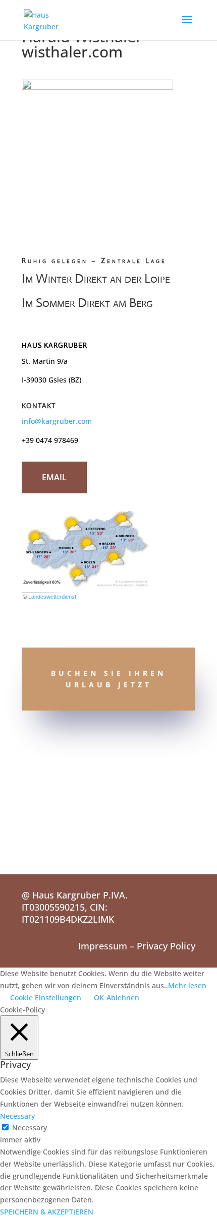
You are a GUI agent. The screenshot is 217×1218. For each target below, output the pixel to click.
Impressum (102, 946)
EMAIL (54, 477)
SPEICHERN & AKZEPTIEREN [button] (46, 1211)
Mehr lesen (187, 985)
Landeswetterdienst (52, 597)
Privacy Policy (166, 946)
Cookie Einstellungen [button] (45, 997)
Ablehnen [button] (122, 997)
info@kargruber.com (57, 421)
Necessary (29, 1127)
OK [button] (99, 997)
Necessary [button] (17, 1116)
